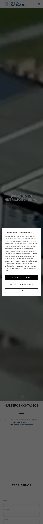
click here (8, 271)
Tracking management (21, 284)
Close (21, 291)
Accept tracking (21, 278)
